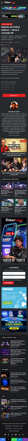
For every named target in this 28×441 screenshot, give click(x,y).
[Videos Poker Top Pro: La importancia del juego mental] (5, 382)
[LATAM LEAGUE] (14, 16)
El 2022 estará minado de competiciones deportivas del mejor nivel (21, 193)
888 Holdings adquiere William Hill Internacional (6, 209)
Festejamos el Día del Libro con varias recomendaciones (18, 400)
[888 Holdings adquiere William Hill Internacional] (7, 202)
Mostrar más (13, 95)
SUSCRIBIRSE (8, 282)
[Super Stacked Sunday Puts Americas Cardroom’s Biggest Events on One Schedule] (5, 361)
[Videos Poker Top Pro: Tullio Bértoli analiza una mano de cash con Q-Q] (5, 375)
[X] (12, 135)
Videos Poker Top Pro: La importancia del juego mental (18, 381)
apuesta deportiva (18, 68)
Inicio (3, 20)
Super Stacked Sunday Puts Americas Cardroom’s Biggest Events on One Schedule (18, 361)
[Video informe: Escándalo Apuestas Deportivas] (7, 185)
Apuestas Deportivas (10, 20)
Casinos (15, 428)
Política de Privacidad (14, 430)
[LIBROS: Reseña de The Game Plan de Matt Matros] (5, 415)
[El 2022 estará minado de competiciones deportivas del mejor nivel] (21, 185)
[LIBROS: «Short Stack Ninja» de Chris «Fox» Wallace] (5, 408)
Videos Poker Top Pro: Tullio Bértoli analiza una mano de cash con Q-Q (18, 374)
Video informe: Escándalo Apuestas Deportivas (6, 192)
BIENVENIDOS (8, 426)
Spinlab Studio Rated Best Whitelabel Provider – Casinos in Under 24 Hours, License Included (17, 343)
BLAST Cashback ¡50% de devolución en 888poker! (16, 13)
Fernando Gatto (6, 42)
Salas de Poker (9, 428)
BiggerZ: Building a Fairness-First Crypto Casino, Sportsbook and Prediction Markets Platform (18, 352)
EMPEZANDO (16, 426)
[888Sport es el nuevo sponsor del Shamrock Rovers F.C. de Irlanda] (21, 202)
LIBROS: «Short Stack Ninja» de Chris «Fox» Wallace (18, 407)
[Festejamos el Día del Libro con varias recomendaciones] (5, 402)
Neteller (20, 428)
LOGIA (21, 426)
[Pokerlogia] (10, 2)
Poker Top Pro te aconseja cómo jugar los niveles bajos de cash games (18, 388)
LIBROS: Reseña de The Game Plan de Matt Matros (18, 414)
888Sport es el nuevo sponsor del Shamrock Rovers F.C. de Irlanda (20, 210)
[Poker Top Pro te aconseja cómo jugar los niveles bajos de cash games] (5, 388)
